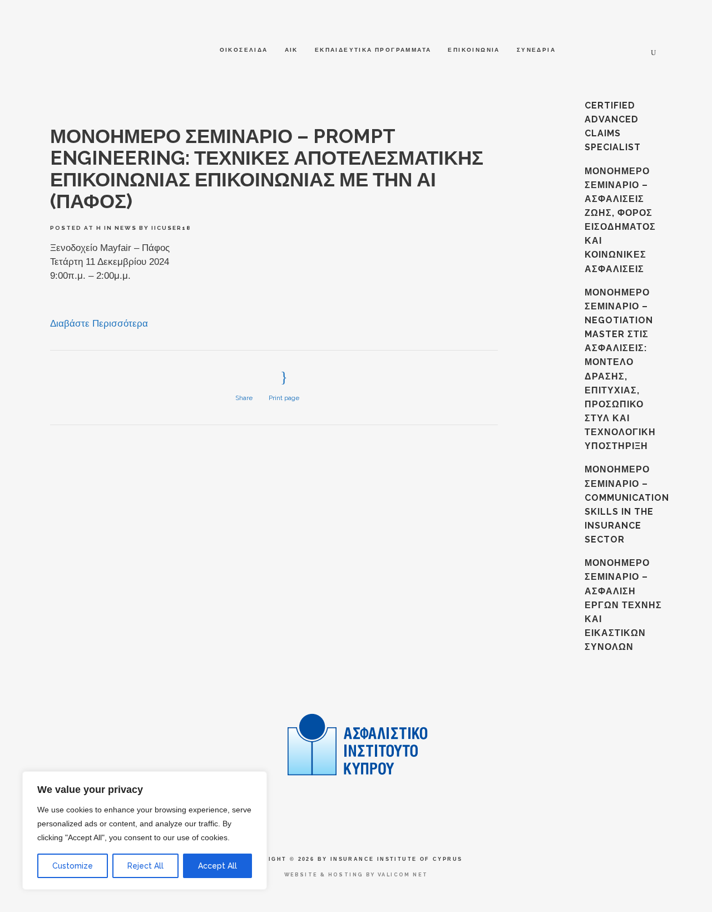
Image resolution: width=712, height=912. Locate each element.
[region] (144, 830)
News (126, 228)
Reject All (145, 865)
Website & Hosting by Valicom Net (356, 875)
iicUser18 (171, 228)
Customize (72, 865)
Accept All (217, 865)
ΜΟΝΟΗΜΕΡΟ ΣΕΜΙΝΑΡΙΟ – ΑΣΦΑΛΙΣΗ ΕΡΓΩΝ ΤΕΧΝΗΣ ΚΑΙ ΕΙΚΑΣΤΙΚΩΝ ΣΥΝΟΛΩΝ (623, 605)
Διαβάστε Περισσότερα (99, 323)
